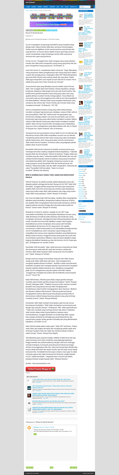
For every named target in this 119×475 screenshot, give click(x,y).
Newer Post (29, 467)
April (79, 183)
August (80, 175)
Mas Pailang (90, 473)
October (80, 171)
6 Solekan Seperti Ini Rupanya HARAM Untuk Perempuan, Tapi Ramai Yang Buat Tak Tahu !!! (85, 153)
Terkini (40, 6)
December (81, 192)
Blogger (89, 222)
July (79, 177)
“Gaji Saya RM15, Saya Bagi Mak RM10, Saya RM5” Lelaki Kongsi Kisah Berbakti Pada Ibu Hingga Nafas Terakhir (85, 137)
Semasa (46, 6)
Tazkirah (52, 6)
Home (28, 6)
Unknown (36, 427)
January (80, 189)
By (29, 30)
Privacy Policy (82, 206)
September (81, 173)
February (80, 187)
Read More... (39, 382)
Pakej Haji (81, 219)
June (79, 179)
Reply (35, 434)
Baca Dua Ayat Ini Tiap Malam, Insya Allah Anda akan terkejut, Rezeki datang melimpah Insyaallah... (85, 104)
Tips (62, 6)
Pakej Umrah (81, 217)
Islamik (34, 6)
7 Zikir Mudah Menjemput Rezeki (88, 74)
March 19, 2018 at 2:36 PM (46, 427)
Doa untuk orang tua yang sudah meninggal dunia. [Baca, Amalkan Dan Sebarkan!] (85, 30)
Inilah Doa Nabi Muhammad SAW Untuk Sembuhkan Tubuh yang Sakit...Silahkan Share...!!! (85, 47)
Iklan (66, 6)
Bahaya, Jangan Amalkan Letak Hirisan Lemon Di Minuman (88, 62)
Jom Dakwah (30, 2)
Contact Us (73, 6)
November (81, 169)
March (80, 185)
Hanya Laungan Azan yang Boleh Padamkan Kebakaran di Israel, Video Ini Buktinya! (85, 120)
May (79, 181)
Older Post (73, 467)
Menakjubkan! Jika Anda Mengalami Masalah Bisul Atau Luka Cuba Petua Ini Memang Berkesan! (85, 89)
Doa (58, 6)
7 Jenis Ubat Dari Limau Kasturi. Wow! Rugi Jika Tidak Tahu (51, 379)
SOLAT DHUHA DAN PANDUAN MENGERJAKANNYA (88, 16)
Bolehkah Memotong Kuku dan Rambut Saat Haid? (48, 401)
